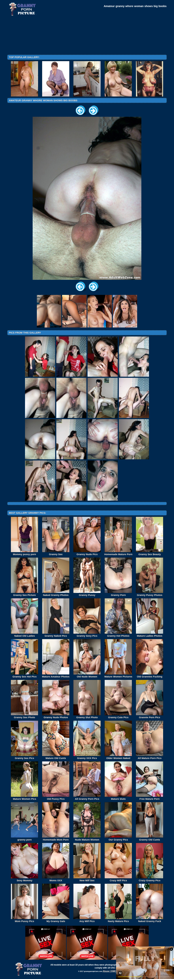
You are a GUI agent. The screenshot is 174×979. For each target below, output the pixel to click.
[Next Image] (93, 116)
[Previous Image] (80, 116)
